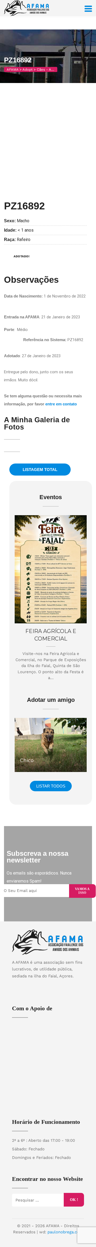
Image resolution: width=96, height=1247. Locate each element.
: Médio (16, 329)
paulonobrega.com (65, 1232)
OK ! (74, 1199)
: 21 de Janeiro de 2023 (42, 317)
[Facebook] (42, 985)
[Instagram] (53, 985)
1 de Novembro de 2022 (65, 296)
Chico (27, 760)
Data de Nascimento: (24, 296)
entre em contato (61, 404)
